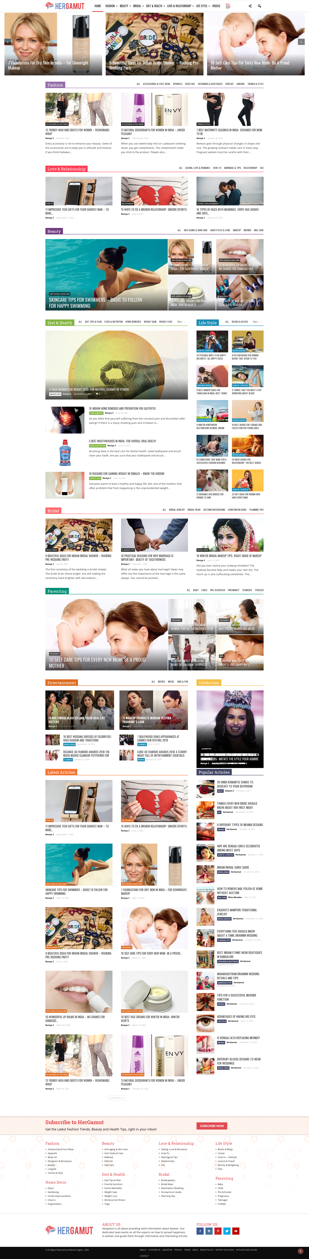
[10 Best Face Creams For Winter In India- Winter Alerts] (192, 292)
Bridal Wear (194, 509)
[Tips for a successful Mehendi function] (205, 1002)
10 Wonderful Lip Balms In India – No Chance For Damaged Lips (249, 65)
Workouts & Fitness (114, 1200)
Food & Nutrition (113, 321)
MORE (228, 6)
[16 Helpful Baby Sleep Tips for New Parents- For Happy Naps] (240, 652)
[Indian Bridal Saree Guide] (205, 874)
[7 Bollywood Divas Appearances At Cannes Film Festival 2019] (126, 740)
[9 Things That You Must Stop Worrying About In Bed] (248, 376)
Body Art (190, 84)
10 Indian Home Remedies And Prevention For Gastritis (122, 408)
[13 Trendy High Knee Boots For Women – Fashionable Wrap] (78, 109)
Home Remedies (133, 321)
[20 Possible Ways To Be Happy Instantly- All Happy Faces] (212, 341)
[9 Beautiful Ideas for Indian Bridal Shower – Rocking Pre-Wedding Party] (78, 535)
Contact (144, 1256)
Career (200, 455)
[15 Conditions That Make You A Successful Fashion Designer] (212, 446)
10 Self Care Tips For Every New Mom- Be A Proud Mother (148, 65)
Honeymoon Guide (237, 509)
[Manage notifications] (300, 1251)
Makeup (237, 230)
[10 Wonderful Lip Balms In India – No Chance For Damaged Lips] (240, 257)
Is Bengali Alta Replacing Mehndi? (238, 1038)
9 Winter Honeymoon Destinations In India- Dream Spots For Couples (210, 428)
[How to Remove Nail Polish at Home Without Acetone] (205, 895)
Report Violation (224, 1249)
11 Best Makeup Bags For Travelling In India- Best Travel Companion (212, 393)
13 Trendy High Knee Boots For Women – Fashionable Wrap (77, 132)
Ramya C (49, 138)
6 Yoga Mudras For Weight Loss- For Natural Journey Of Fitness (89, 389)
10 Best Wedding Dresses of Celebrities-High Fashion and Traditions (87, 738)
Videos (216, 6)
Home (98, 6)
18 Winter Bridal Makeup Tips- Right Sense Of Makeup (229, 556)
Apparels (177, 84)
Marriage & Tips (232, 168)
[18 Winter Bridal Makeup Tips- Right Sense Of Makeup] (230, 535)
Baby (195, 590)
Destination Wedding (214, 509)
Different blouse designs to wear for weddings (239, 1061)
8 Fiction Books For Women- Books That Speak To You (245, 356)
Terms (187, 1249)
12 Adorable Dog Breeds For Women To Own (210, 495)
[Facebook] (200, 1231)
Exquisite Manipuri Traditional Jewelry (237, 912)
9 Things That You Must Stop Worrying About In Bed (246, 391)
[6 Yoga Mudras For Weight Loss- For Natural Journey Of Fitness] (116, 373)
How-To (217, 168)
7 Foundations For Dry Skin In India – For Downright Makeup (154, 892)
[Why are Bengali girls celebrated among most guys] (205, 853)
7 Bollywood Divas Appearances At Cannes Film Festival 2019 (158, 738)
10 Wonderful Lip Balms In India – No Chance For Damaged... (75, 1019)
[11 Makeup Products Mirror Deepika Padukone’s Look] (153, 711)
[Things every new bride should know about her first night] (205, 810)
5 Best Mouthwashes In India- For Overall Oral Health (122, 441)
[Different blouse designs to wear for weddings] (205, 1066)
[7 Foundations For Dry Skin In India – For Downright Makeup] (192, 257)
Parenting (57, 591)
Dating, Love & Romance (197, 168)
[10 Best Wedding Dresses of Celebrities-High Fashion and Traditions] (52, 740)
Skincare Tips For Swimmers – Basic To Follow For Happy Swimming (76, 892)
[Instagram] (209, 1231)
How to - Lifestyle (205, 351)
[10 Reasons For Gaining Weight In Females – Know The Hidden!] (64, 485)
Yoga (107, 1203)
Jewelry (229, 84)
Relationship (250, 168)
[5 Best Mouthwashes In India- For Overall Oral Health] (64, 452)
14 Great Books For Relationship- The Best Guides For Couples (246, 463)
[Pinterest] (218, 1231)
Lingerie (240, 84)
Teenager (247, 590)
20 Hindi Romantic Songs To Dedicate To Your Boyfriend (235, 784)
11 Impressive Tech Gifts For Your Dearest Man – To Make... (77, 211)
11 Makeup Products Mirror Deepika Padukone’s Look (146, 720)
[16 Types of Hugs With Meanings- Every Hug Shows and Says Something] (230, 193)
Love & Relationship (179, 6)
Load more (115, 1097)
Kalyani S (229, 790)
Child (204, 590)
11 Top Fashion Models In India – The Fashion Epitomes (229, 756)
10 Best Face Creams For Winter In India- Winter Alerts (150, 1019)
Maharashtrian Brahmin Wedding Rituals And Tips (238, 976)
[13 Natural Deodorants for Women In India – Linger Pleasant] (154, 109)
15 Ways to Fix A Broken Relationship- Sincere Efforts (154, 209)
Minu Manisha (235, 897)
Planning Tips (256, 509)
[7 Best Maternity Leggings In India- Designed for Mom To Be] (230, 109)
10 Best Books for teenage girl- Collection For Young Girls (247, 426)
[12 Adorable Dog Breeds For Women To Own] (212, 480)
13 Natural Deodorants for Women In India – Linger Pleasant (153, 132)
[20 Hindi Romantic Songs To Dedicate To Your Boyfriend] (205, 789)
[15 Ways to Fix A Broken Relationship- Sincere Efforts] (154, 193)
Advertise (167, 1249)
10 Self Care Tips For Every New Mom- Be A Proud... (151, 953)
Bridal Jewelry (177, 509)
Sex (262, 168)
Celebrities (209, 682)
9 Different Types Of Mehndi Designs (240, 824)
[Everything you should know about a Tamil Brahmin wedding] (205, 938)
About (143, 1249)
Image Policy (207, 1249)
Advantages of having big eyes (236, 1016)
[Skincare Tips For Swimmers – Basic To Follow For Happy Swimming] (106, 283)
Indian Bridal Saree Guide (233, 867)
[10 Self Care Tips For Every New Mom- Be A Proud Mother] (106, 643)
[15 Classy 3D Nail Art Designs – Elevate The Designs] (240, 292)
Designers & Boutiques (210, 84)
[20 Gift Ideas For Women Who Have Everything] (248, 480)
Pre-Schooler (217, 590)
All (138, 84)
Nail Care (259, 230)
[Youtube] (235, 1231)
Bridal (137, 6)
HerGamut (228, 812)
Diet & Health (154, 6)
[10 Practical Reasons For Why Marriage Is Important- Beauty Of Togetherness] (154, 535)
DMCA (195, 1249)
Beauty (124, 6)
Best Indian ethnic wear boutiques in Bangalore (239, 954)
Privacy (178, 1249)
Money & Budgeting (228, 1165)
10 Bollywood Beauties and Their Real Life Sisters (76, 720)
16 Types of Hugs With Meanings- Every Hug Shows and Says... (228, 211)
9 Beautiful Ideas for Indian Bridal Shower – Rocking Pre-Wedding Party (53, 65)
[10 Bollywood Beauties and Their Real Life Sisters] (79, 711)
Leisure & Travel (204, 385)
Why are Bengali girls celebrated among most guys (238, 848)
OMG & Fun (182, 681)
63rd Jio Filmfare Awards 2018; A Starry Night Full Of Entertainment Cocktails (162, 754)
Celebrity (142, 744)
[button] (250, 6)
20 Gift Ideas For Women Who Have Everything (246, 495)
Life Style (201, 6)
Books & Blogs (240, 321)
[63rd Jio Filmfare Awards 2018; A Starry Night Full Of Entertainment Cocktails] (126, 755)
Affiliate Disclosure (246, 1249)
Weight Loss (165, 321)
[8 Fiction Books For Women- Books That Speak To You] (248, 341)
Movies (161, 681)
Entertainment (62, 682)
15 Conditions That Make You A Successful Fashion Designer (211, 461)
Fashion (110, 6)
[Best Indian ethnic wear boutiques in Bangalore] (205, 959)
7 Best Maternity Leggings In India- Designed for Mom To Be (229, 132)
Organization (55, 1203)
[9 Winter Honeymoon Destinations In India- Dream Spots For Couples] (212, 411)
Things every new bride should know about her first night (237, 805)
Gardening (53, 1192)
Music (171, 681)
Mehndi (247, 230)
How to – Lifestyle (227, 1157)
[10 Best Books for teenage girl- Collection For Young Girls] (248, 411)
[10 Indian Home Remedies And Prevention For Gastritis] (64, 420)
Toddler (259, 590)
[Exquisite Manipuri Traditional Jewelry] (205, 917)
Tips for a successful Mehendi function (236, 997)
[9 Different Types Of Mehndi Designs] (205, 832)
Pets (199, 489)
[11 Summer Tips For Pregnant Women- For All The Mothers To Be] (192, 616)
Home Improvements (59, 1196)
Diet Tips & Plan (93, 321)
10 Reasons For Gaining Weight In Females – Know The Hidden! (126, 473)
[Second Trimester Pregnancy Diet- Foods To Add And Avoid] (240, 616)
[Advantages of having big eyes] (205, 1023)
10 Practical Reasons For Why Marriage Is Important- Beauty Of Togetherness (147, 558)
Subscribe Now (212, 1126)
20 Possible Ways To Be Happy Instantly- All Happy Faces (211, 356)
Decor (51, 1188)
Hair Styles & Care (220, 230)
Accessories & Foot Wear (156, 84)
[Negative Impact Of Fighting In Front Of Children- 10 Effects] (192, 652)
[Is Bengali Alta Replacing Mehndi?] (205, 1045)
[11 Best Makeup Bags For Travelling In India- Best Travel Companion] (212, 376)
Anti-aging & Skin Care (195, 230)
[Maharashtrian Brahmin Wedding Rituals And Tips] (205, 981)
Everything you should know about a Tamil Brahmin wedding (237, 933)
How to (52, 1200)
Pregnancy (233, 590)
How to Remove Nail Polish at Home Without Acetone (240, 890)
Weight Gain (150, 321)
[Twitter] (226, 1231)
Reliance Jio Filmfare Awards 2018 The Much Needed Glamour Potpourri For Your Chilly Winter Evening (86, 755)
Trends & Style (255, 84)
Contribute (154, 1249)
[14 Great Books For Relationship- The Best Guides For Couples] (248, 446)
